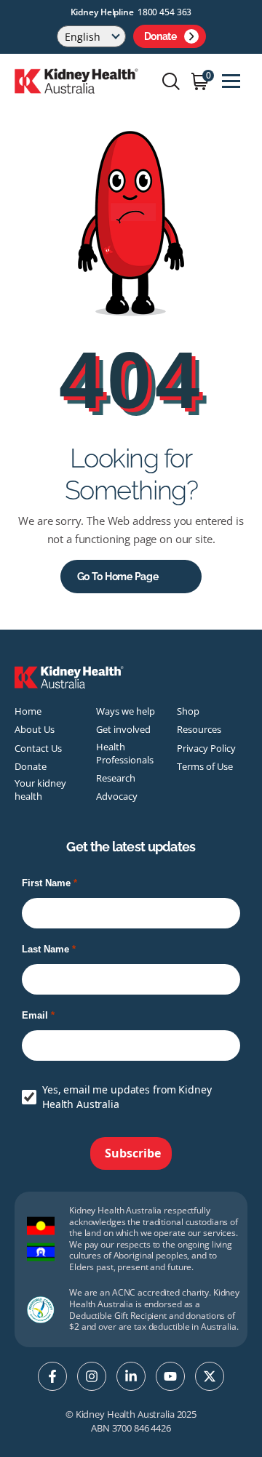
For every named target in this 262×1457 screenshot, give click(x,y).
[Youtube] (170, 1376)
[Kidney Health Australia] (76, 80)
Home (28, 711)
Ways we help (125, 711)
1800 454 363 (165, 12)
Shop (188, 711)
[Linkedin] (131, 1376)
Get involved (123, 729)
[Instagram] (91, 1376)
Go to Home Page (118, 576)
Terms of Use (205, 766)
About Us (35, 729)
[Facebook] (52, 1376)
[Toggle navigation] (231, 81)
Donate (160, 36)
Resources (199, 729)
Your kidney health (40, 789)
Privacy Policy (206, 748)
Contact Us (38, 748)
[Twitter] (209, 1376)
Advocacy (117, 796)
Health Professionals (125, 753)
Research (115, 777)
